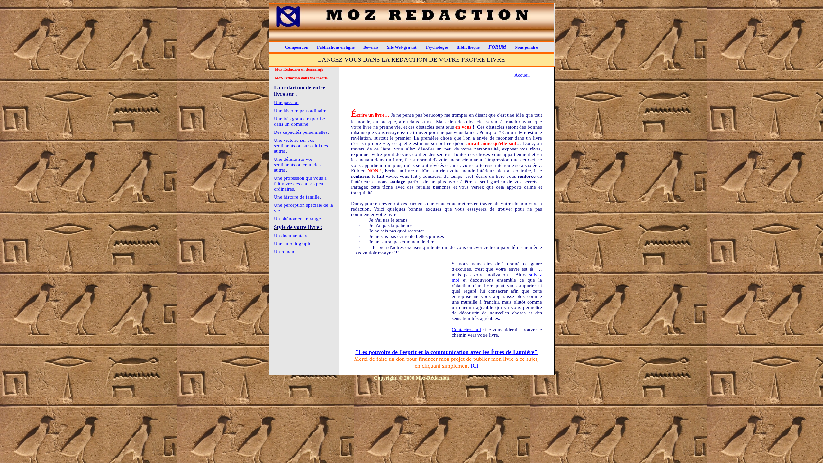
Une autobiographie (294, 243)
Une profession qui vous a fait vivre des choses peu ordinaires (300, 184)
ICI (474, 365)
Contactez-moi (466, 329)
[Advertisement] (426, 90)
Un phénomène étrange (297, 218)
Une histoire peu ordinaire (300, 110)
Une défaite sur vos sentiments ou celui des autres (297, 165)
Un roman (284, 251)
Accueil (522, 74)
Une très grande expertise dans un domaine (299, 121)
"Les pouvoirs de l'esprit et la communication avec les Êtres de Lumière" (446, 352)
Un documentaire (291, 235)
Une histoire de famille (297, 197)
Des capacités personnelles (301, 132)
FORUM (497, 47)
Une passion (286, 102)
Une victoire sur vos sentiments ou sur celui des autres (301, 146)
